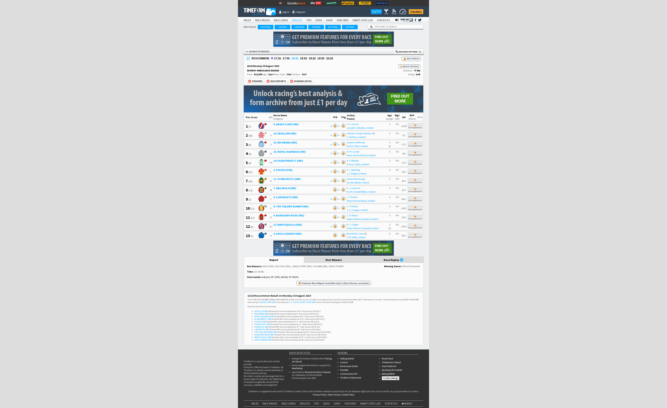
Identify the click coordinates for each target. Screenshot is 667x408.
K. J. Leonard (353, 188)
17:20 (277, 58)
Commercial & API (348, 373)
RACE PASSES (262, 20)
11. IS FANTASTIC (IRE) (287, 179)
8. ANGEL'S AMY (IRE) (286, 124)
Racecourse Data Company (318, 372)
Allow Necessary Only (625, 400)
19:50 (320, 58)
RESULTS (297, 20)
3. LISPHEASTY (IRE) (285, 197)
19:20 (312, 58)
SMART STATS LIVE (362, 20)
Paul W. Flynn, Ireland (357, 146)
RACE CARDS (281, 20)
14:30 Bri (282, 26)
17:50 (286, 58)
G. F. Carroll (352, 124)
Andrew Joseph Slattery (359, 133)
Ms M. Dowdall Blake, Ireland (361, 191)
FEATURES (342, 20)
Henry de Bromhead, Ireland (361, 155)
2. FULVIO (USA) (283, 170)
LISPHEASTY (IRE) (261, 329)
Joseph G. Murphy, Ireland (360, 127)
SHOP (329, 20)
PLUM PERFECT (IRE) (263, 319)
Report (273, 260)
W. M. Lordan (353, 151)
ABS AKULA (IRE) (261, 326)
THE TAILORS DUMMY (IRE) (266, 332)
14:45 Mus (299, 26)
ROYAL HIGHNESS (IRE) (264, 316)
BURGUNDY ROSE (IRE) (264, 334)
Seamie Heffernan (356, 142)
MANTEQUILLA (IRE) (263, 337)
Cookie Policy (182, 400)
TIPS (308, 20)
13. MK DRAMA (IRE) (285, 142)
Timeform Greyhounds (350, 377)
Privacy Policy (206, 400)
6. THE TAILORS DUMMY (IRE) (291, 206)
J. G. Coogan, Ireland (357, 210)
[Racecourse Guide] (272, 58)
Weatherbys (297, 368)
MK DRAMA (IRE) (261, 313)
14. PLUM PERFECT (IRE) (288, 160)
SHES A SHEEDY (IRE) (263, 340)
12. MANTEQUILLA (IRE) (287, 224)
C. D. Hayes (352, 215)
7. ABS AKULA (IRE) (284, 188)
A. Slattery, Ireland (356, 137)
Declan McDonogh (356, 178)
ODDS (318, 20)
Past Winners (334, 260)
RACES (247, 20)
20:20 (329, 58)
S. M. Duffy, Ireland (356, 237)
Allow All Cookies (599, 400)
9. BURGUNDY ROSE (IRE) (288, 215)
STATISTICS (383, 20)
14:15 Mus (266, 26)
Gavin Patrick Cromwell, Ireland (362, 228)
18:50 (303, 58)
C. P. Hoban (352, 206)
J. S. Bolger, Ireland (356, 173)
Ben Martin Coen (355, 233)
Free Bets (416, 11)
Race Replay (392, 260)
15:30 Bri (349, 26)
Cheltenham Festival (391, 362)
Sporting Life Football (392, 370)
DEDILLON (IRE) (261, 311)
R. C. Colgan (353, 224)
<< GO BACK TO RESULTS (257, 51)
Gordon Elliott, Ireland (358, 182)
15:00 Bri (316, 26)
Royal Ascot (387, 358)
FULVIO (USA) (260, 321)
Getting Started (347, 358)
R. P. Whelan (353, 160)
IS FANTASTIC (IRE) (262, 324)
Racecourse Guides (349, 366)
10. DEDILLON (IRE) (285, 133)
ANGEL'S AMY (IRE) (268, 302)
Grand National (389, 366)
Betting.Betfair (388, 373)
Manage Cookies (391, 379)
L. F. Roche (352, 197)
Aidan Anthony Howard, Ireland (362, 219)
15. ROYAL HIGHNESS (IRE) (289, 151)
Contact (344, 362)
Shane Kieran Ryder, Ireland (361, 200)
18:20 (294, 58)
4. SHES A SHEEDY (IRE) (287, 233)
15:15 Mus (333, 26)
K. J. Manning (353, 169)
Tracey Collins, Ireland (358, 164)
